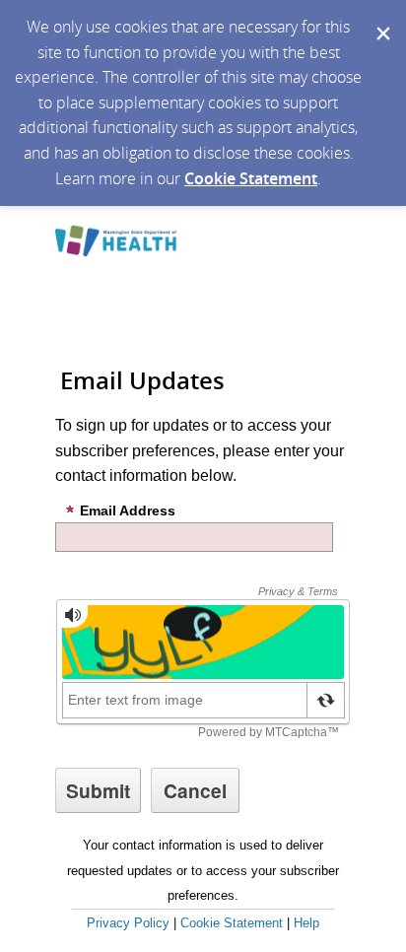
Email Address (127, 510)
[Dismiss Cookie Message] (381, 18)
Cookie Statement (250, 178)
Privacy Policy (128, 923)
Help (306, 923)
